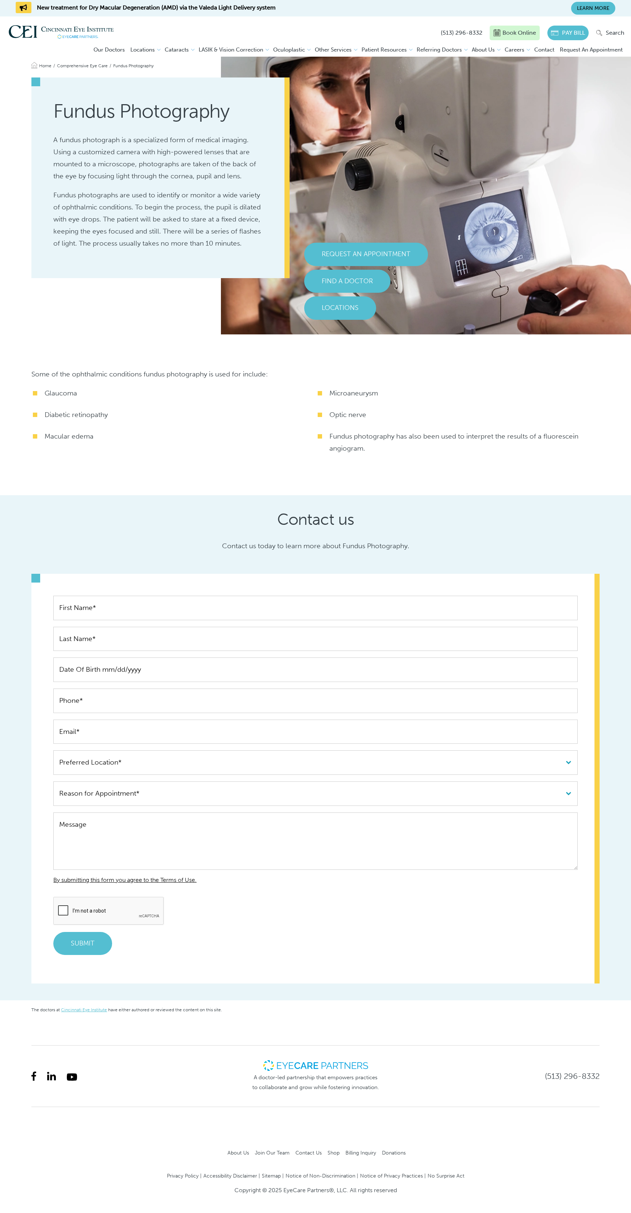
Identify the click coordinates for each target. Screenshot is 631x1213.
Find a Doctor (347, 281)
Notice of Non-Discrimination (320, 1175)
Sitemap (271, 1175)
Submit (83, 943)
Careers (514, 49)
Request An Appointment (591, 49)
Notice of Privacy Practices (391, 1175)
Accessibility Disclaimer (230, 1175)
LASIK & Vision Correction (231, 49)
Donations (394, 1152)
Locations (142, 49)
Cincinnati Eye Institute (84, 1009)
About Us (483, 49)
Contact (544, 49)
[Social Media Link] (33, 1076)
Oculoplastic (289, 49)
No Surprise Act (446, 1175)
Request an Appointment (366, 254)
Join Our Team (272, 1152)
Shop (334, 1152)
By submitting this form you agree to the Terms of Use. (124, 879)
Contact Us (308, 1152)
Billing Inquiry (360, 1152)
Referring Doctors (439, 49)
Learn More (593, 8)
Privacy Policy (183, 1175)
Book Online (519, 32)
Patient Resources (384, 49)
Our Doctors (109, 49)
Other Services (333, 49)
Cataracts (177, 49)
